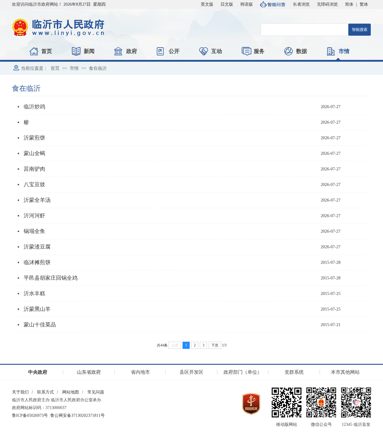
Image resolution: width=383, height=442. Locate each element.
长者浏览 (301, 4)
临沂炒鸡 (34, 107)
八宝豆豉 (34, 184)
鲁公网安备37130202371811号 (77, 415)
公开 (174, 51)
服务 (259, 51)
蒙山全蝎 (34, 153)
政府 (131, 51)
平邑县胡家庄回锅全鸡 (50, 278)
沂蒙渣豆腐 (37, 247)
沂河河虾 (34, 216)
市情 (344, 51)
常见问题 (95, 392)
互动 (216, 51)
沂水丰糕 (34, 293)
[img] (287, 402)
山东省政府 (89, 372)
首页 (46, 51)
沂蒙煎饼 (34, 138)
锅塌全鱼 (34, 231)
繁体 (364, 4)
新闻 (89, 51)
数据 (301, 51)
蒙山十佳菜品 (40, 325)
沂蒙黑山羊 (37, 309)
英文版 (207, 4)
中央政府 (37, 372)
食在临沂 (98, 68)
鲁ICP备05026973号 (30, 415)
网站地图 (70, 392)
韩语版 (246, 4)
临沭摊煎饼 (37, 262)
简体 (349, 4)
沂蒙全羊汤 (37, 200)
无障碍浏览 (327, 4)
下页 (214, 345)
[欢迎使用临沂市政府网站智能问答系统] (273, 4)
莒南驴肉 (34, 169)
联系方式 (45, 392)
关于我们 (20, 392)
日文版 (227, 4)
